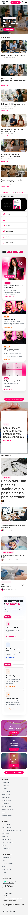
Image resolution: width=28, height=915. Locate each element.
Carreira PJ (4, 788)
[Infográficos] (4, 231)
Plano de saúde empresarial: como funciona (11, 23)
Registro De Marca (6, 806)
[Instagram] (7, 911)
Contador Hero (5, 785)
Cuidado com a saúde (9, 18)
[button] (9, 404)
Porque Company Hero (7, 863)
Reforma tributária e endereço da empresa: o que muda (13, 105)
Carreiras (4, 872)
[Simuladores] (4, 242)
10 (17, 192)
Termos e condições (6, 869)
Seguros (6, 424)
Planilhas (8, 237)
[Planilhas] (4, 237)
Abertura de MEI (6, 833)
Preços (3, 860)
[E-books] (4, 225)
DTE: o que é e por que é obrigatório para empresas (10, 155)
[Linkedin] (3, 911)
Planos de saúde (6, 848)
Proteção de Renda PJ (7, 842)
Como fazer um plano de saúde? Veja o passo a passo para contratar (13, 489)
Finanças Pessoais (6, 794)
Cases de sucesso (6, 782)
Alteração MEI (5, 836)
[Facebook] (10, 911)
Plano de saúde (6, 477)
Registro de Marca (6, 839)
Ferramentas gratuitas (7, 809)
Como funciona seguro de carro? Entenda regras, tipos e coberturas (13, 432)
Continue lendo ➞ (5, 60)
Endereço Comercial (7, 827)
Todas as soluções (6, 857)
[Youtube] (14, 911)
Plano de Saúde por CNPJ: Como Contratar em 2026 (13, 80)
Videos (7, 219)
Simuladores (9, 242)
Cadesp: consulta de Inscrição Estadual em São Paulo (11, 181)
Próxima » (22, 192)
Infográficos (9, 231)
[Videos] (4, 220)
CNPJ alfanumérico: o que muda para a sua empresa (12, 130)
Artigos (8, 214)
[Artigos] (4, 214)
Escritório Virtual (6, 791)
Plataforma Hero (6, 803)
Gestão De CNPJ (6, 797)
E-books (8, 225)
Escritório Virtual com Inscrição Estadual (11, 830)
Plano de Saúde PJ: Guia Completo (13, 55)
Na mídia (4, 866)
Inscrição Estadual (6, 800)
